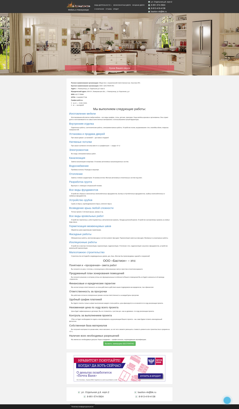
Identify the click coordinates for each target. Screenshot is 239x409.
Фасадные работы (80, 234)
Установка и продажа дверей (87, 134)
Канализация (77, 158)
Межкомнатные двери (122, 5)
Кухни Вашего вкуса (119, 68)
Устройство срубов (80, 200)
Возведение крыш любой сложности (91, 208)
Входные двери (138, 5)
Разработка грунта (80, 181)
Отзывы (109, 9)
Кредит (116, 9)
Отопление (76, 174)
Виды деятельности (102, 5)
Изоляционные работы (83, 242)
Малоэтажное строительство (87, 252)
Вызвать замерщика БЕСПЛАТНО (119, 343)
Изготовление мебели (82, 113)
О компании (99, 9)
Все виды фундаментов (83, 190)
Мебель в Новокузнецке (78, 9)
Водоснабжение (79, 166)
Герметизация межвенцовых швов (90, 226)
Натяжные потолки (80, 141)
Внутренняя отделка (81, 123)
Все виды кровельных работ (86, 216)
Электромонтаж (78, 150)
